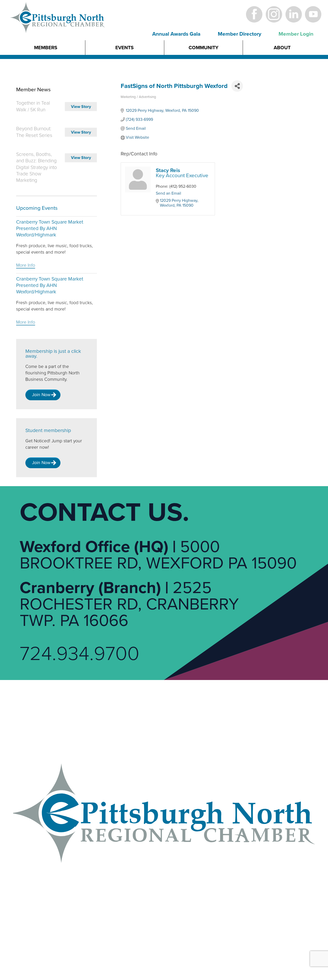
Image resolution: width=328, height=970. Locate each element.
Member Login (296, 34)
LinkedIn (293, 14)
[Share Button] (237, 86)
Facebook (254, 14)
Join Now (41, 394)
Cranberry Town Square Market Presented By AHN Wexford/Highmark (49, 228)
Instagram (274, 14)
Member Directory (239, 34)
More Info (25, 265)
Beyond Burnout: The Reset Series (34, 132)
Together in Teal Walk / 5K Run (33, 106)
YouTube (313, 14)
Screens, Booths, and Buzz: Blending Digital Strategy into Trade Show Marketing (36, 167)
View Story (81, 106)
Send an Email (168, 193)
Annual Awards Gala (176, 34)
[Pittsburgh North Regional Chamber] (58, 26)
